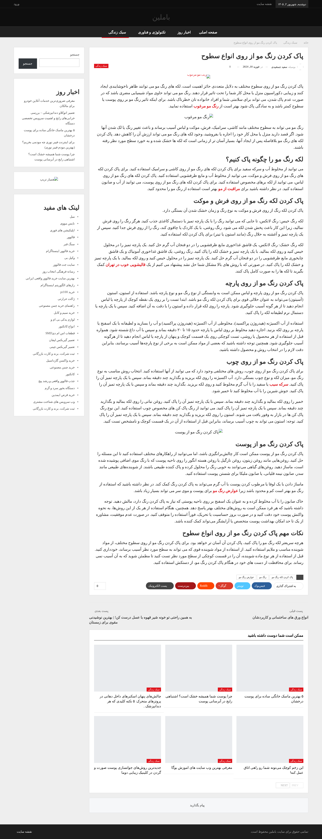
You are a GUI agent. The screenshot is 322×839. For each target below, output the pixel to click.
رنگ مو (262, 577)
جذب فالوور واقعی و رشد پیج (56, 381)
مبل (72, 216)
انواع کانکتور (67, 326)
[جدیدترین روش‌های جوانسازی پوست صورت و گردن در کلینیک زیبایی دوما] (127, 739)
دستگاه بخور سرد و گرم (60, 388)
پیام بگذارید (197, 805)
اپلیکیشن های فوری (62, 230)
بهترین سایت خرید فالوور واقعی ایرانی (50, 278)
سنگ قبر (69, 244)
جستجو (74, 54)
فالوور (71, 237)
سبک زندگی (117, 32)
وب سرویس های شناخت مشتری (54, 401)
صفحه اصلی (208, 32)
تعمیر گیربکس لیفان (62, 340)
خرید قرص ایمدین (63, 395)
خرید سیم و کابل (64, 312)
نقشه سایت (264, 4)
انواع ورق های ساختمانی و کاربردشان (280, 617)
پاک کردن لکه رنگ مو (282, 577)
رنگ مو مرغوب (206, 106)
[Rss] (15, 831)
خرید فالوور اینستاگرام (60, 251)
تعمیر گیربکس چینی (62, 347)
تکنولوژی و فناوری (151, 32)
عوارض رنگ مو (225, 491)
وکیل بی (69, 258)
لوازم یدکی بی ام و (63, 319)
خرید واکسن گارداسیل (60, 360)
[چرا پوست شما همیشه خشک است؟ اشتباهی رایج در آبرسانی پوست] (198, 668)
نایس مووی (67, 223)
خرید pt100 (67, 292)
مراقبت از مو (229, 189)
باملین (161, 17)
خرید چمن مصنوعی (62, 367)
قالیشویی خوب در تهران (125, 264)
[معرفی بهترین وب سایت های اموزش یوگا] (198, 739)
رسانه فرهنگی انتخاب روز (58, 271)
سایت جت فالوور (64, 264)
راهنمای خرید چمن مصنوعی (57, 305)
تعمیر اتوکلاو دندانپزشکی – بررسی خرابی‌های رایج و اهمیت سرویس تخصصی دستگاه (48, 118)
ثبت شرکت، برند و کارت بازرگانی (54, 353)
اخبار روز (184, 32)
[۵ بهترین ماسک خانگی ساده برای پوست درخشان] (269, 668)
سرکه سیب (278, 384)
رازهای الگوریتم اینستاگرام (58, 285)
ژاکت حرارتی (66, 299)
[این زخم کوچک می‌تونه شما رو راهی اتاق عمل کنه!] (269, 739)
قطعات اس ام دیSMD (60, 333)
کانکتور (70, 374)
